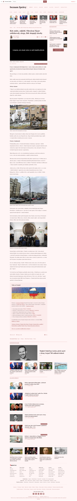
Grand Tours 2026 (22, 476)
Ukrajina (30, 324)
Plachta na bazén (30, 480)
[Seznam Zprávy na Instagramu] (38, 494)
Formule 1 (30, 474)
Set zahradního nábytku (46, 480)
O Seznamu (19, 487)
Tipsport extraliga (31, 471)
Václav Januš (31, 417)
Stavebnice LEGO (31, 482)
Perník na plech (41, 476)
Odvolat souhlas (48, 489)
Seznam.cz (73, 1)
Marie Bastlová (31, 439)
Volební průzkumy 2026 (13, 470)
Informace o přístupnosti (48, 487)
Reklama (37, 487)
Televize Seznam (26, 489)
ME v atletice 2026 (31, 473)
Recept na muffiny (41, 470)
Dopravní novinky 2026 (61, 471)
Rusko (27, 324)
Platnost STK (60, 476)
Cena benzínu (43, 478)
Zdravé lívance (41, 471)
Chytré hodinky (53, 482)
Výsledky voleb (12, 471)
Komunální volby (12, 476)
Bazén (26, 480)
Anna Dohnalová (32, 407)
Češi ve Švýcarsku (51, 473)
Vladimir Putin (23, 324)
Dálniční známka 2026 (61, 470)
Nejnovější (53, 26)
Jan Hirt (21, 471)
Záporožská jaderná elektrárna (34, 325)
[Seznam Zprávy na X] (36, 494)
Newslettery (44, 489)
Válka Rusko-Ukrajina (28, 338)
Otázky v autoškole (60, 474)
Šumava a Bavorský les (52, 471)
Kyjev (19, 338)
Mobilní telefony (26, 482)
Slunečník (37, 480)
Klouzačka (41, 480)
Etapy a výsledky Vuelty (23, 470)
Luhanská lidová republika (38, 324)
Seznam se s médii (33, 489)
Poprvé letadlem (51, 470)
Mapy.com (29, 478)
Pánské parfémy (58, 482)
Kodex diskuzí (39, 489)
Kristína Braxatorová (33, 396)
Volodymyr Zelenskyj (16, 324)
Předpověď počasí (34, 478)
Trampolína (34, 480)
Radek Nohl (30, 385)
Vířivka (55, 480)
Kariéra (23, 487)
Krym (26, 325)
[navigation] (1, 1)
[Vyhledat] (45, 1)
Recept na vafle (41, 474)
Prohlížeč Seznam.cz (20, 489)
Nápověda (26, 487)
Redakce (33, 487)
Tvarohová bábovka (41, 473)
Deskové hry (45, 482)
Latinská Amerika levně (52, 474)
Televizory (48, 482)
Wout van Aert (21, 474)
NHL (30, 476)
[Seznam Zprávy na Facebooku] (33, 494)
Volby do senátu (12, 474)
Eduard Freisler (32, 428)
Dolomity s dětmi (51, 476)
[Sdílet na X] (46, 334)
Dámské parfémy (36, 482)
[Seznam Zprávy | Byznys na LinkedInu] (43, 494)
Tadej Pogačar (21, 473)
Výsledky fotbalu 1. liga (32, 470)
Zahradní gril (51, 480)
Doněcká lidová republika (16, 325)
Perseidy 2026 (39, 478)
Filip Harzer (16, 36)
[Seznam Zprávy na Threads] (41, 494)
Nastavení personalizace (56, 489)
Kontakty (30, 487)
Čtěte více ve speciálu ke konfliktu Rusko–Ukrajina (21, 328)
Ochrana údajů (41, 487)
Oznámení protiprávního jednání (58, 487)
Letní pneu (41, 482)
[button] (14, 17)
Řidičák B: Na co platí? (61, 473)
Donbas (23, 325)
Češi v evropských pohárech (50, 478)
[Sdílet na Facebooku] (44, 334)
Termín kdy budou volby (13, 473)
